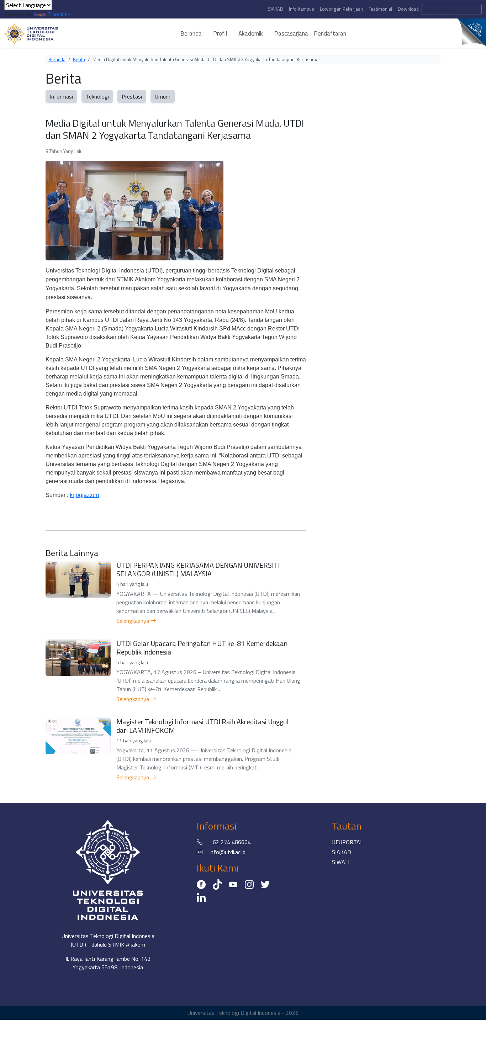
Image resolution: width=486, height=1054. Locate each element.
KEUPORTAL (347, 842)
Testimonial (380, 8)
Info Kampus (301, 8)
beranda (191, 33)
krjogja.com (84, 495)
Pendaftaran (330, 33)
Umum (162, 96)
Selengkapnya (133, 620)
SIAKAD (275, 8)
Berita (79, 59)
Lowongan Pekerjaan (341, 8)
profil (220, 33)
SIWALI (340, 862)
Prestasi (132, 96)
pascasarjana (291, 33)
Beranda (56, 59)
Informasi (61, 96)
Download (408, 8)
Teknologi (97, 96)
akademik (250, 33)
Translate (58, 14)
